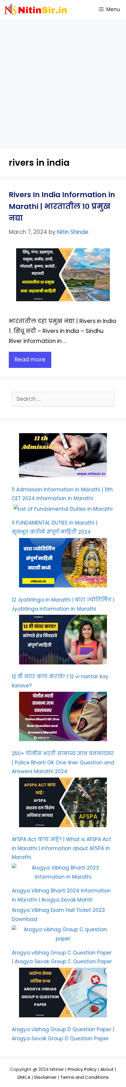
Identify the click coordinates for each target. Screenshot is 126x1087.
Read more (30, 360)
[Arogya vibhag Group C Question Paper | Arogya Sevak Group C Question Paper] (63, 934)
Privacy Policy (83, 1069)
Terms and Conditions (84, 1077)
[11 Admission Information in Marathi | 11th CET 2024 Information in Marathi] (63, 456)
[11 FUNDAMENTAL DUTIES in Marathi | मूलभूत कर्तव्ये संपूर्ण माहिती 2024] (63, 509)
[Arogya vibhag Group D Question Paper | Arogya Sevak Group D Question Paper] (63, 994)
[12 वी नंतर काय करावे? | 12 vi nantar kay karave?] (63, 641)
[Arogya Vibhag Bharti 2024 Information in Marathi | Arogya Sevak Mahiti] (63, 872)
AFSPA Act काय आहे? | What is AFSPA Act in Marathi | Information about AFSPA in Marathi (61, 848)
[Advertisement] (63, 82)
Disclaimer (45, 1077)
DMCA (24, 1077)
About (107, 1069)
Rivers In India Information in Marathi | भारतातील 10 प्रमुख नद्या (62, 206)
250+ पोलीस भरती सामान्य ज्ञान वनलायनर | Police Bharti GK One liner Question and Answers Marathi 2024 (63, 762)
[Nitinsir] (37, 9)
